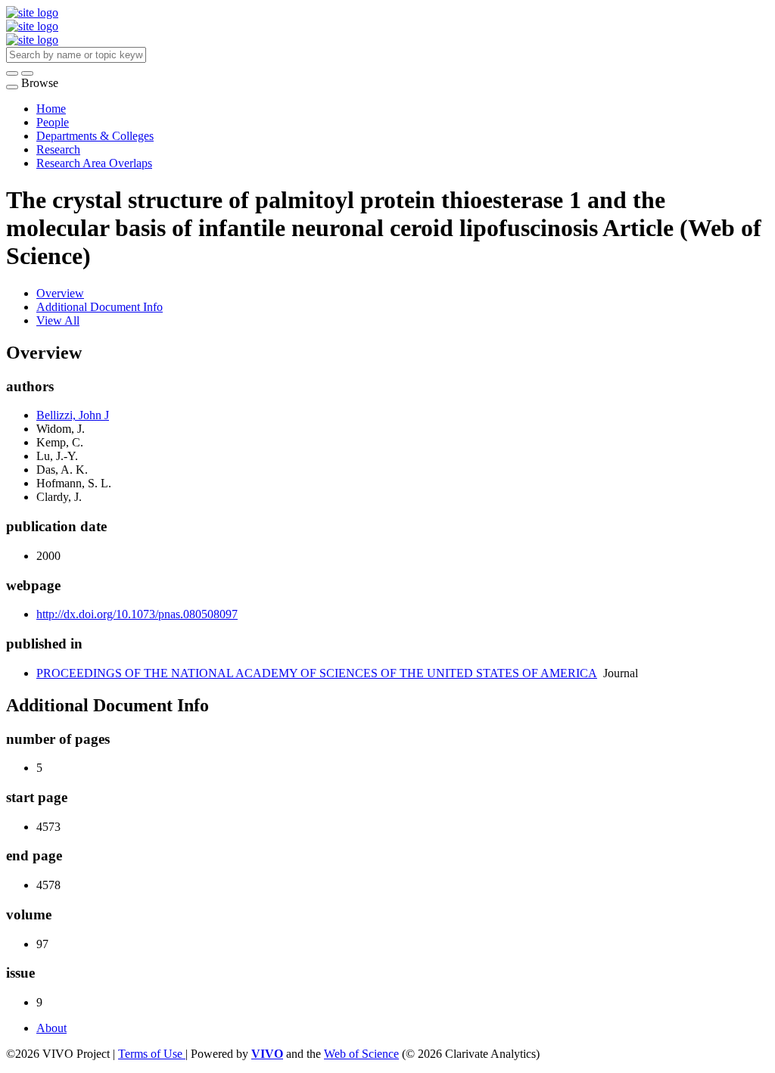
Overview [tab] (60, 293)
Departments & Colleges (95, 135)
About (51, 1028)
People (52, 122)
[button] (12, 73)
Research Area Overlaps (94, 163)
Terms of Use (151, 1053)
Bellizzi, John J (72, 415)
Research (58, 149)
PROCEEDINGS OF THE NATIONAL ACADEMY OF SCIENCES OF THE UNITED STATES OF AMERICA (316, 673)
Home (51, 108)
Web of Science (361, 1053)
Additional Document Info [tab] (99, 306)
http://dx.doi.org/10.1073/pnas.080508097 (137, 614)
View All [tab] (57, 320)
